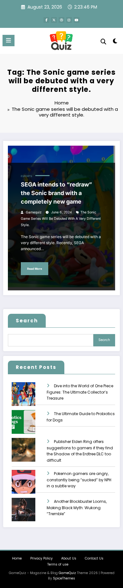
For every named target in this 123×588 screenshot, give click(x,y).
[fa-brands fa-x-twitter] (54, 20)
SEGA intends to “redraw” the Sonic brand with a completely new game (56, 193)
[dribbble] (61, 20)
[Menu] (9, 40)
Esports (26, 176)
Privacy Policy (41, 558)
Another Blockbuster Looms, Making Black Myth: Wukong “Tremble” (77, 508)
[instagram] (69, 20)
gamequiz (34, 212)
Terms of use (57, 564)
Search (27, 320)
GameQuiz (67, 573)
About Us (68, 558)
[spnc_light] (114, 42)
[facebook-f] (46, 20)
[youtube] (76, 20)
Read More (34, 268)
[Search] (103, 41)
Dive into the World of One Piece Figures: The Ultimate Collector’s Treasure (80, 392)
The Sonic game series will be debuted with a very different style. (61, 218)
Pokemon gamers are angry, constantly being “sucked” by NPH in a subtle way (79, 480)
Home (17, 558)
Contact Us (94, 558)
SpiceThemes (64, 578)
